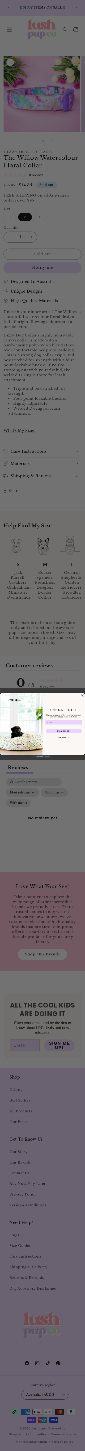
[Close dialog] (82, 695)
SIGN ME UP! (63, 731)
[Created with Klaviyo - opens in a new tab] (42, 756)
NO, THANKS (64, 738)
